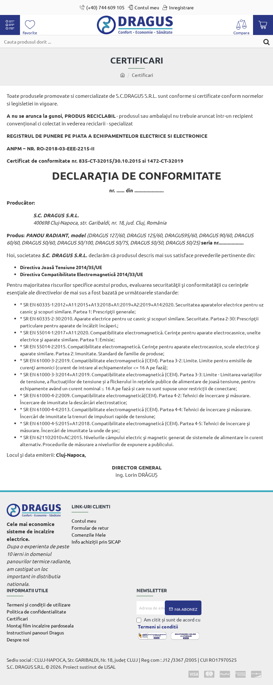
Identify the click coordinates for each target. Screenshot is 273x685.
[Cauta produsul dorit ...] (266, 41)
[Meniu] (10, 25)
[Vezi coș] (263, 25)
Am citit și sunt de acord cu (169, 622)
